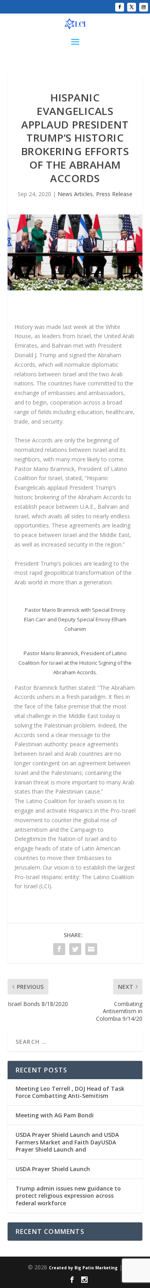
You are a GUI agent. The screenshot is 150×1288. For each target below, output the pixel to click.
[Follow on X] (131, 7)
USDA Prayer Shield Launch (53, 1169)
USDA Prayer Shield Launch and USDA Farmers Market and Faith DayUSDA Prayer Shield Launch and (67, 1142)
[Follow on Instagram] (143, 7)
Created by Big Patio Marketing (83, 1267)
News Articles (75, 194)
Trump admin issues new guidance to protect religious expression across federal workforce (68, 1195)
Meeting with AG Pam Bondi (55, 1115)
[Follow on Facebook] (119, 7)
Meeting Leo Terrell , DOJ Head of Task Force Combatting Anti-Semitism (70, 1092)
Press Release (114, 194)
